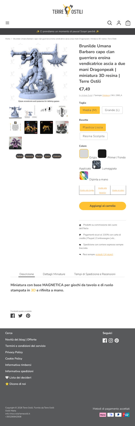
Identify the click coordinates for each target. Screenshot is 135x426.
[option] (67, 31)
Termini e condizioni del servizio (25, 346)
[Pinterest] (117, 340)
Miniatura (106, 95)
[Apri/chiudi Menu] (7, 23)
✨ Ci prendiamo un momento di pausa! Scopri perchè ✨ (67, 31)
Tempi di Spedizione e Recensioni (94, 274)
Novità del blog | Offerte (21, 340)
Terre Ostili (28, 407)
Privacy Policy (14, 352)
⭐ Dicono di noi (15, 384)
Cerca (8, 333)
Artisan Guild (87, 95)
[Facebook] (105, 340)
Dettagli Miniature (54, 274)
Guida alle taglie (87, 190)
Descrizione (27, 274)
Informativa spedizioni (19, 371)
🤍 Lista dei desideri (18, 378)
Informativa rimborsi (18, 365)
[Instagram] (111, 340)
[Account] (118, 21)
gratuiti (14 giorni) (104, 254)
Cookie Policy (13, 359)
